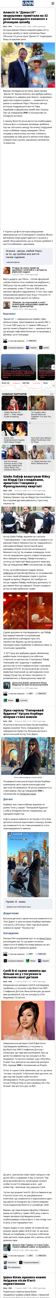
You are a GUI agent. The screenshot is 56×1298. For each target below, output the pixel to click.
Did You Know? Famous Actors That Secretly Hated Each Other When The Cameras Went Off (13, 465)
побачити (8, 573)
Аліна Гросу (45, 938)
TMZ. (48, 564)
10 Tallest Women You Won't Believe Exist (41, 462)
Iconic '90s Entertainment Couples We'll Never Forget (14, 439)
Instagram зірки (28, 793)
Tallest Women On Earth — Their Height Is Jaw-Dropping (13, 414)
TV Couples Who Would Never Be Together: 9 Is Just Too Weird (41, 415)
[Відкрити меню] (52, 3)
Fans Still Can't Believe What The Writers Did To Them (41, 439)
